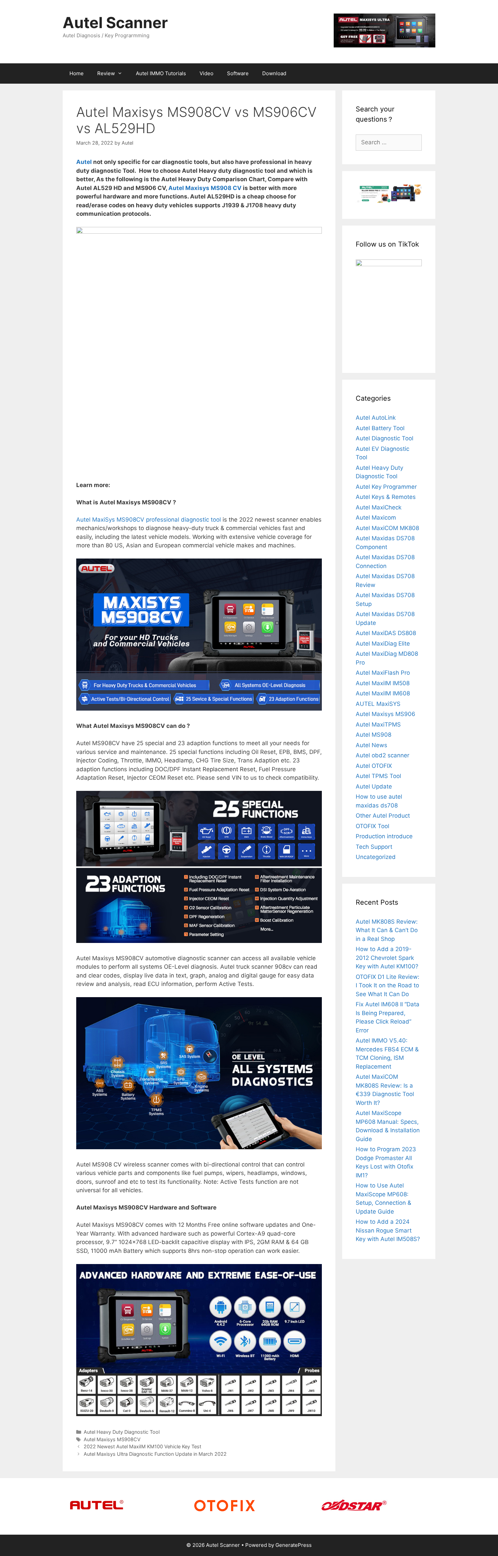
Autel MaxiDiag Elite (383, 643)
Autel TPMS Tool (378, 776)
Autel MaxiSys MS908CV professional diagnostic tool (148, 519)
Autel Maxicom (376, 517)
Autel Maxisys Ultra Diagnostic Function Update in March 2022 (155, 1454)
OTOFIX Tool (372, 826)
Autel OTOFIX (374, 765)
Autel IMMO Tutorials (161, 73)
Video (206, 73)
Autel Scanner (115, 22)
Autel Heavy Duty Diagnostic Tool (122, 1432)
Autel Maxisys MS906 (385, 714)
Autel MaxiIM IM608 (383, 693)
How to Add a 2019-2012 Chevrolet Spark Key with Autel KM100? (387, 958)
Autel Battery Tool (380, 428)
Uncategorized (376, 857)
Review (106, 73)
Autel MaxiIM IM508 (383, 683)
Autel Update (374, 786)
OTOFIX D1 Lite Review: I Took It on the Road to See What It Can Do (387, 985)
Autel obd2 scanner (382, 755)
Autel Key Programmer (386, 486)
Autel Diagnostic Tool (384, 438)
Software (238, 73)
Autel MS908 (373, 734)
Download (274, 73)
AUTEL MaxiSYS (378, 703)
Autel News (371, 745)
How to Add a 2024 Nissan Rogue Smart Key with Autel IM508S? (388, 1230)
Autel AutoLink (376, 417)
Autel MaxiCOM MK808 (387, 528)
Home (76, 73)
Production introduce (384, 836)
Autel (84, 162)
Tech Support (374, 846)
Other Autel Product (383, 815)
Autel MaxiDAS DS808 (386, 633)
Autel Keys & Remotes (386, 496)
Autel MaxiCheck (378, 507)
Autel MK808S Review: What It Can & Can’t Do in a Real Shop (387, 930)
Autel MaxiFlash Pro (383, 672)
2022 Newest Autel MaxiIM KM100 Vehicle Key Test (142, 1446)
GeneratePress (293, 1545)
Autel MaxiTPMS (378, 724)
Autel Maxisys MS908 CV (205, 188)
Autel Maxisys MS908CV (112, 1439)
